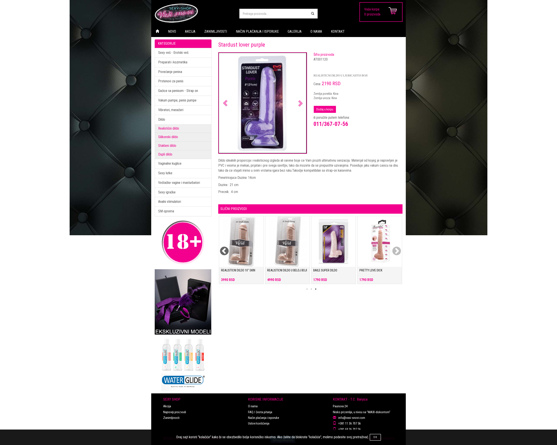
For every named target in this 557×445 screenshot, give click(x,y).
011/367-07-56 (331, 124)
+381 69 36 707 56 (349, 429)
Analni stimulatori (169, 202)
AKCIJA (190, 31)
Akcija (167, 406)
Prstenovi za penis (170, 81)
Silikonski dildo (168, 137)
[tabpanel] (241, 252)
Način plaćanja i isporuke (263, 418)
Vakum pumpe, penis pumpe (177, 100)
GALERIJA (295, 31)
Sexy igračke (167, 192)
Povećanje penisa (170, 72)
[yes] (313, 14)
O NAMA (316, 31)
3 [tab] (316, 289)
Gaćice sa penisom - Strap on (178, 91)
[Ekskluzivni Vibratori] (183, 302)
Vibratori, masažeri (170, 110)
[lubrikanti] (183, 363)
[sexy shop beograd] (193, 13)
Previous (221, 248)
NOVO (172, 31)
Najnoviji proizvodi (174, 412)
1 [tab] (307, 289)
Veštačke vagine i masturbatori (179, 183)
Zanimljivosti (171, 418)
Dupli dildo (165, 154)
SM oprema (166, 211)
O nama (253, 406)
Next (394, 248)
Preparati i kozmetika (172, 62)
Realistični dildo (168, 128)
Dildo (161, 119)
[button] (225, 103)
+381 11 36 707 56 (349, 423)
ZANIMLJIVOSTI (215, 31)
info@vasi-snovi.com (351, 418)
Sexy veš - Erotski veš (173, 53)
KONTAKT (338, 31)
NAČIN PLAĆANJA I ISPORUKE (257, 31)
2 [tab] (311, 289)
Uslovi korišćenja (258, 423)
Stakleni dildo (167, 146)
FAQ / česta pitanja (260, 412)
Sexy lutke (165, 173)
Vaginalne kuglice (169, 163)
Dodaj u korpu (324, 109)
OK (375, 437)
